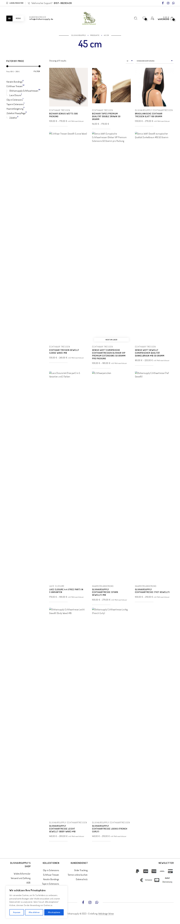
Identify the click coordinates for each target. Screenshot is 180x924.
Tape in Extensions (50, 883)
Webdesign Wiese (106, 913)
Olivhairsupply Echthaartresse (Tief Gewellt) (152, 591)
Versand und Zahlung (21, 878)
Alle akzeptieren (54, 912)
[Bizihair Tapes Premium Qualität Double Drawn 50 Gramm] (111, 87)
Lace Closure (56, 586)
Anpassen (16, 912)
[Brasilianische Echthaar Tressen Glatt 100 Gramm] (154, 87)
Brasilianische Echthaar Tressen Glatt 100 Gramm (148, 115)
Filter (37, 71)
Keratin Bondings (51, 879)
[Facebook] (162, 3)
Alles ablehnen (34, 912)
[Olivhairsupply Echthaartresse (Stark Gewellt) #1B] (111, 476)
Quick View (84, 73)
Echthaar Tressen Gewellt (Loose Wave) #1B (64, 351)
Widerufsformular (22, 873)
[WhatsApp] (173, 3)
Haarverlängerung (103, 586)
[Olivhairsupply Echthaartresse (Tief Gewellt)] (154, 476)
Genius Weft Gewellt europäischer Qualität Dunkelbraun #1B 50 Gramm (149, 353)
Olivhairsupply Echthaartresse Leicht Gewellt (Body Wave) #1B (62, 829)
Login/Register (16, 3)
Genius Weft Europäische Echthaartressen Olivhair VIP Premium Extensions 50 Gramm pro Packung (109, 354)
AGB (28, 882)
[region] (37, 902)
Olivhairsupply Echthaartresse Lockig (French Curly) (109, 829)
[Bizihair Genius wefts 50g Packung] (68, 87)
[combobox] (130, 61)
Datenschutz (82, 879)
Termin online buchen (78, 874)
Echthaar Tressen (59, 110)
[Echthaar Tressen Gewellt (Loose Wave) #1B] (68, 237)
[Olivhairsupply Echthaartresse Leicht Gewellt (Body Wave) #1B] (68, 713)
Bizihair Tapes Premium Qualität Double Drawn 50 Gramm (106, 116)
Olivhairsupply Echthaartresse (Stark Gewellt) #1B (105, 592)
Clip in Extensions (51, 870)
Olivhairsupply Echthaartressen (154, 110)
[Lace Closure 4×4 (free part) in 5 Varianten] (68, 476)
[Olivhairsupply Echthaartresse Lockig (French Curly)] (111, 713)
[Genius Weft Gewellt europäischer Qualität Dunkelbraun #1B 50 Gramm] (154, 237)
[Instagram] (168, 3)
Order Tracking (81, 870)
